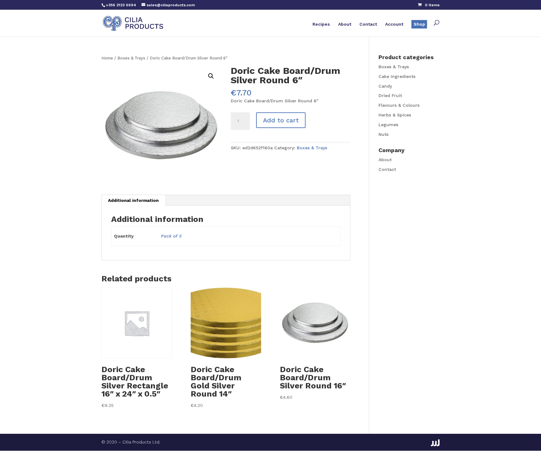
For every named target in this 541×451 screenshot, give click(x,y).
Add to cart (281, 120)
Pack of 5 (171, 235)
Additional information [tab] (133, 200)
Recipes (321, 24)
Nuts (384, 134)
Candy (385, 86)
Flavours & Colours (399, 105)
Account (394, 24)
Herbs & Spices (395, 114)
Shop (419, 24)
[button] (211, 76)
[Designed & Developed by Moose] (435, 442)
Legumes (388, 124)
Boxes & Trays (131, 58)
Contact (368, 24)
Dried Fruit (390, 95)
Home (107, 58)
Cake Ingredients (397, 76)
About (344, 24)
